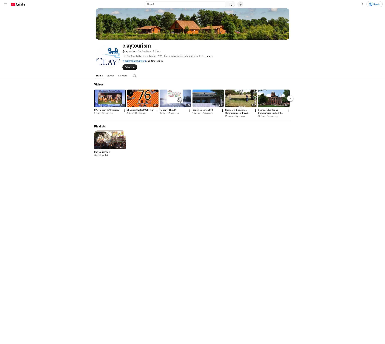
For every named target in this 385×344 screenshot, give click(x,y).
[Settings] (362, 4)
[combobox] (186, 4)
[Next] (290, 98)
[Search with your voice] (240, 4)
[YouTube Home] (17, 4)
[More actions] (124, 111)
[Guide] (5, 4)
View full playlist (101, 155)
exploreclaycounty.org (135, 61)
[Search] (230, 4)
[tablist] (192, 75)
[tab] (99, 75)
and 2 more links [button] (154, 61)
